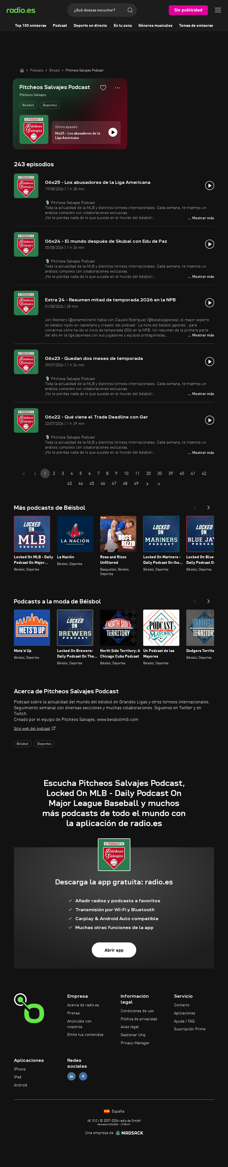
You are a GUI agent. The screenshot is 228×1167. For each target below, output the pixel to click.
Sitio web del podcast (32, 729)
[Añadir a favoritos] (103, 87)
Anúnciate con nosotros (79, 1024)
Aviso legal (130, 1027)
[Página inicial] (22, 70)
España (117, 1111)
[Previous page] (35, 473)
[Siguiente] (208, 505)
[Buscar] (130, 10)
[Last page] (158, 484)
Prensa (73, 1013)
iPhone (20, 1069)
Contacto (181, 1005)
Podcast (60, 26)
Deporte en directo (90, 26)
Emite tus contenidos (85, 1035)
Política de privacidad (139, 1019)
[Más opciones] (117, 88)
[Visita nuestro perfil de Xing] (83, 1076)
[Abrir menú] (218, 10)
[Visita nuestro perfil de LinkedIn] (71, 1076)
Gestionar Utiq (133, 1035)
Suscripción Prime (189, 1029)
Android (20, 1085)
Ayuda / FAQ (184, 1021)
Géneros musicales (155, 26)
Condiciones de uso (137, 1011)
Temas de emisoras (196, 26)
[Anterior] (194, 505)
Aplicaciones (184, 1013)
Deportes (50, 105)
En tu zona (123, 26)
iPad (17, 1077)
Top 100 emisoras (30, 26)
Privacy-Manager (135, 1043)
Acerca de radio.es (83, 1005)
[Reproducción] (112, 132)
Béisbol (28, 105)
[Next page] (147, 484)
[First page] (23, 473)
